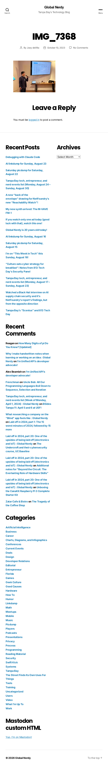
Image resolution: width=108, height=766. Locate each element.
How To (10, 594)
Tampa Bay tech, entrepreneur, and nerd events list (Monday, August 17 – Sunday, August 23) (28, 282)
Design (10, 556)
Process (10, 645)
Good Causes (14, 586)
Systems (11, 666)
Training (10, 687)
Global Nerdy (54, 7)
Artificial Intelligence (18, 527)
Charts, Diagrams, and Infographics (26, 540)
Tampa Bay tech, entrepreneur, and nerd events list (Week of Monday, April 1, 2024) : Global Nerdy (26, 400)
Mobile (10, 616)
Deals (9, 552)
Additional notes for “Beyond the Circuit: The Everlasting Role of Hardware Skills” (27, 469)
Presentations (14, 637)
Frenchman (12, 382)
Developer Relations (18, 561)
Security (11, 658)
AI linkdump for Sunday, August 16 (26, 236)
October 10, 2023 (56, 47)
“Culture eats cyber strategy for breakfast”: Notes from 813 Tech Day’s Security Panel (25, 267)
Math (9, 607)
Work (9, 708)
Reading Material (16, 653)
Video (9, 699)
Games (10, 578)
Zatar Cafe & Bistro (17, 501)
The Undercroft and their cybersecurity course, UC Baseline (26, 447)
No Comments (80, 47)
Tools (9, 683)
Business (11, 531)
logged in (34, 119)
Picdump (11, 624)
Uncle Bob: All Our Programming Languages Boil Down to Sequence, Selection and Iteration (28, 386)
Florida (10, 573)
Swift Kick (12, 662)
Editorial (10, 565)
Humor (10, 599)
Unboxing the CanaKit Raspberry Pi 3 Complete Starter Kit (28, 491)
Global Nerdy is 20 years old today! (26, 229)
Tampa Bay (12, 670)
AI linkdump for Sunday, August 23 (26, 163)
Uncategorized (14, 691)
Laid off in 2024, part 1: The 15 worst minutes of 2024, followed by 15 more (28, 425)
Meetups (11, 611)
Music (9, 620)
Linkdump (11, 603)
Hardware (11, 590)
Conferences (13, 544)
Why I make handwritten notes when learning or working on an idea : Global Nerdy (28, 357)
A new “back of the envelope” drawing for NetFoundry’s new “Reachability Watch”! (27, 198)
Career (10, 535)
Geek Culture (13, 582)
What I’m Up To (14, 704)
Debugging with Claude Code (23, 157)
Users (9, 695)
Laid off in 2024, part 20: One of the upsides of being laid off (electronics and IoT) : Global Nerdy (27, 440)
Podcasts (11, 632)
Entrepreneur (14, 569)
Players (10, 628)
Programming (14, 649)
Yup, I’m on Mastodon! (19, 737)
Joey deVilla (33, 47)
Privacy (10, 641)
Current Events (15, 548)
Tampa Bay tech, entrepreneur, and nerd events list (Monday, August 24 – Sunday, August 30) (28, 184)
